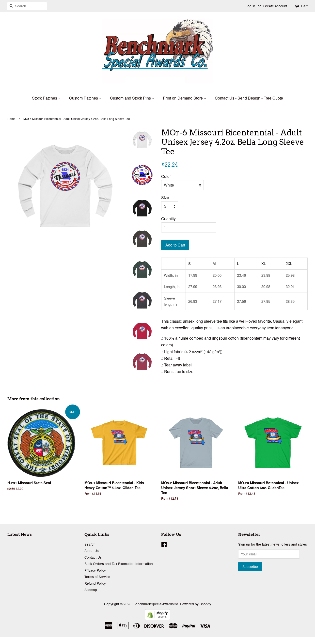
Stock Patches (45, 98)
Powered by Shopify (195, 603)
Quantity (168, 218)
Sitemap (90, 589)
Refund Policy (95, 583)
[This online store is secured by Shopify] (157, 618)
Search (89, 544)
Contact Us (93, 557)
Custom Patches (84, 98)
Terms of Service (97, 576)
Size (165, 197)
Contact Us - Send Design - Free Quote (249, 98)
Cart (304, 5)
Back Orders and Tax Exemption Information (118, 563)
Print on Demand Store (183, 98)
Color (166, 176)
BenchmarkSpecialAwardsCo (155, 603)
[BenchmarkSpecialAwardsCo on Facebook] (164, 545)
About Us (91, 550)
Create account (275, 5)
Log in (250, 5)
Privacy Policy (95, 570)
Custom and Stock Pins (131, 98)
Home (11, 118)
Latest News (19, 534)
